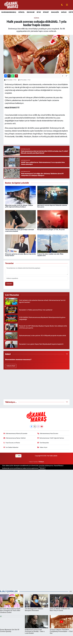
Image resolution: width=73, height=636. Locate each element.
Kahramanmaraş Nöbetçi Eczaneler (16, 433)
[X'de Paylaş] (9, 75)
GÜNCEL (21, 12)
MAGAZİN (55, 12)
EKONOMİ (30, 12)
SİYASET (46, 12)
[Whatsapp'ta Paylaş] (12, 75)
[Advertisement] (37, 384)
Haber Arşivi (43, 447)
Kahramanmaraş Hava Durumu (49, 433)
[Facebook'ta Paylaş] (5, 75)
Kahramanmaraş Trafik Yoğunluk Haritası (52, 438)
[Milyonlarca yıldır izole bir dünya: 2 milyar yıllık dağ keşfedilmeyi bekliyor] (20, 195)
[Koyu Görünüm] (62, 5)
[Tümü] (67, 354)
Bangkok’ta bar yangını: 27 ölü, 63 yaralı (51, 229)
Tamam (42, 468)
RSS (19, 455)
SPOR (39, 12)
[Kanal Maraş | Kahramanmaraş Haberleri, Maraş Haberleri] (11, 5)
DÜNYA (36, 18)
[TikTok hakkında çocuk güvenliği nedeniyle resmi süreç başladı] (20, 219)
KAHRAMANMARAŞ (8, 12)
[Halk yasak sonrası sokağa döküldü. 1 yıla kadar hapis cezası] (37, 54)
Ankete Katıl (10, 366)
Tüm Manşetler (44, 442)
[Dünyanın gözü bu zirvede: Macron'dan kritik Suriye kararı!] (20, 243)
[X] (34, 426)
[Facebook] (31, 426)
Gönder (9, 284)
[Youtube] (41, 426)
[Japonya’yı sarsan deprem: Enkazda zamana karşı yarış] (52, 195)
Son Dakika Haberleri (12, 447)
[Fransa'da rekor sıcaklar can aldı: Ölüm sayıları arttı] (52, 243)
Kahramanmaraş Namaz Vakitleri (16, 438)
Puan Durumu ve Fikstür (13, 442)
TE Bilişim (41, 461)
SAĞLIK (63, 12)
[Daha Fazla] (16, 75)
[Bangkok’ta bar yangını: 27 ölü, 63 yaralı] (52, 219)
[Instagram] (38, 426)
